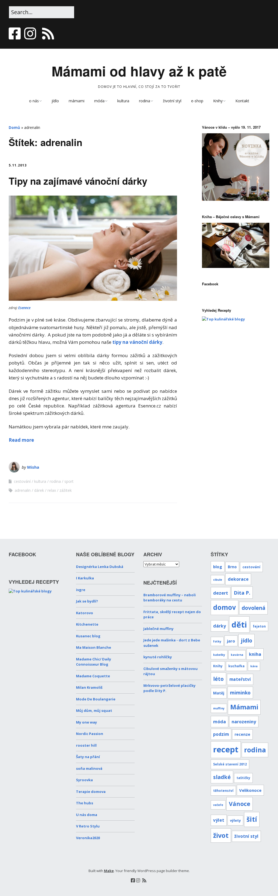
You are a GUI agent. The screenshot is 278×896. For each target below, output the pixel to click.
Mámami (244, 707)
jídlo (55, 100)
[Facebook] (15, 33)
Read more (21, 440)
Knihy (218, 100)
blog (217, 566)
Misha (33, 467)
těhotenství (223, 790)
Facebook (210, 283)
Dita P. (242, 592)
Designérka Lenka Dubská (99, 566)
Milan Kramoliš (89, 687)
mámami (76, 100)
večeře (218, 805)
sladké (222, 777)
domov (224, 607)
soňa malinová (89, 768)
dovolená (253, 607)
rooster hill (86, 745)
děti (239, 624)
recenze (242, 734)
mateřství (240, 679)
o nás (34, 100)
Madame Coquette (93, 675)
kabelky (219, 655)
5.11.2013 (18, 165)
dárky (219, 626)
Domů (14, 127)
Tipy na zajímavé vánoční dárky (78, 181)
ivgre (80, 589)
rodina (144, 100)
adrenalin (23, 490)
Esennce (24, 307)
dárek (39, 490)
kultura (123, 100)
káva (254, 666)
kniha (255, 654)
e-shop (197, 100)
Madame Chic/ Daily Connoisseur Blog (93, 662)
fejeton (259, 626)
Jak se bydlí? (87, 601)
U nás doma (86, 814)
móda (99, 100)
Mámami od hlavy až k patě (139, 71)
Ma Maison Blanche (93, 647)
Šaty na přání (88, 756)
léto (218, 678)
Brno (232, 566)
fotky (217, 641)
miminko (240, 692)
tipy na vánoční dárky (137, 342)
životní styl (172, 100)
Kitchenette (87, 624)
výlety (235, 820)
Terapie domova (91, 791)
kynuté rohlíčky (157, 656)
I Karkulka (85, 578)
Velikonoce (250, 790)
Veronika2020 (88, 837)
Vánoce (239, 804)
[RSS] (48, 33)
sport (69, 481)
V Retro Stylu (88, 826)
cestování (22, 481)
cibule (217, 580)
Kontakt (242, 100)
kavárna (237, 655)
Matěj (218, 693)
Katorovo (84, 612)
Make (109, 870)
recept (225, 749)
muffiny (219, 708)
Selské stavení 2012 (230, 764)
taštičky (243, 777)
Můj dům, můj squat (94, 710)
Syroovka (84, 779)
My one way (86, 722)
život (221, 835)
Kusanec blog (88, 636)
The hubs (84, 803)
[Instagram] (30, 33)
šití (252, 819)
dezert (220, 593)
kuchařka (236, 666)
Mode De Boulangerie (95, 699)
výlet (218, 820)
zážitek (65, 490)
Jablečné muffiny (158, 628)
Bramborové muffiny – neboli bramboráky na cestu (169, 597)
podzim (221, 734)
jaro (231, 641)
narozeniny (244, 722)
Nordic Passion (89, 733)
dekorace (238, 579)
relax (52, 490)
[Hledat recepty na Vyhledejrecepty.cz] (223, 319)
